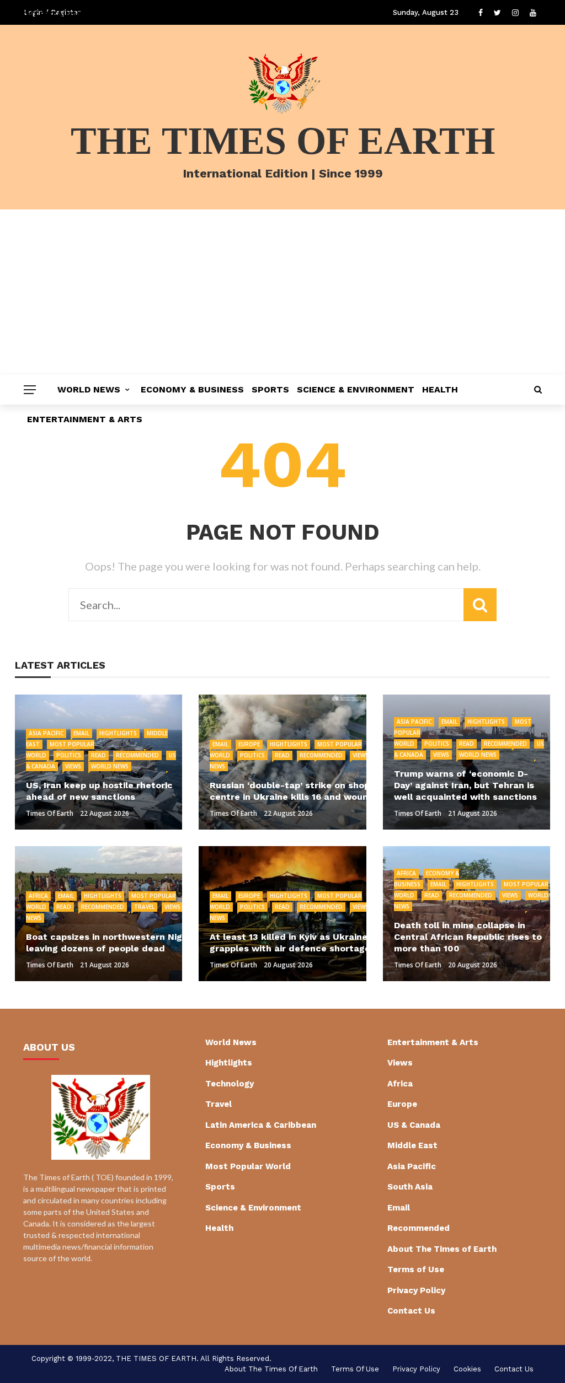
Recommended (137, 755)
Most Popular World (248, 1166)
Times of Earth (49, 813)
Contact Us (411, 1311)
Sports (270, 389)
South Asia (410, 1187)
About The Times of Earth (442, 1249)
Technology (229, 1084)
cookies (467, 1369)
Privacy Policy (416, 1290)
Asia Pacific (46, 733)
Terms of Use (415, 1269)
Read (98, 755)
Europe (249, 744)
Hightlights (118, 733)
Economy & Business (192, 389)
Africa (38, 896)
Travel (144, 907)
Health (440, 389)
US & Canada (413, 1125)
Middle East (412, 1145)
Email (81, 733)
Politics (68, 755)
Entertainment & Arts (84, 419)
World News (88, 389)
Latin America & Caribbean (260, 1125)
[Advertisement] (282, 292)
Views (73, 766)
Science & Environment (355, 389)
